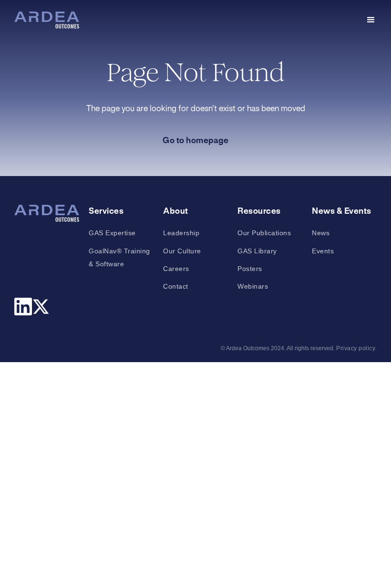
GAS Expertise (112, 233)
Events (323, 251)
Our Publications (264, 233)
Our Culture (182, 251)
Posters (249, 268)
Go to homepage (195, 141)
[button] (371, 20)
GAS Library (257, 251)
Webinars (252, 286)
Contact (175, 286)
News (320, 233)
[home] (46, 20)
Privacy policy (355, 348)
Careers (176, 268)
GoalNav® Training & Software (119, 257)
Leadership (181, 233)
